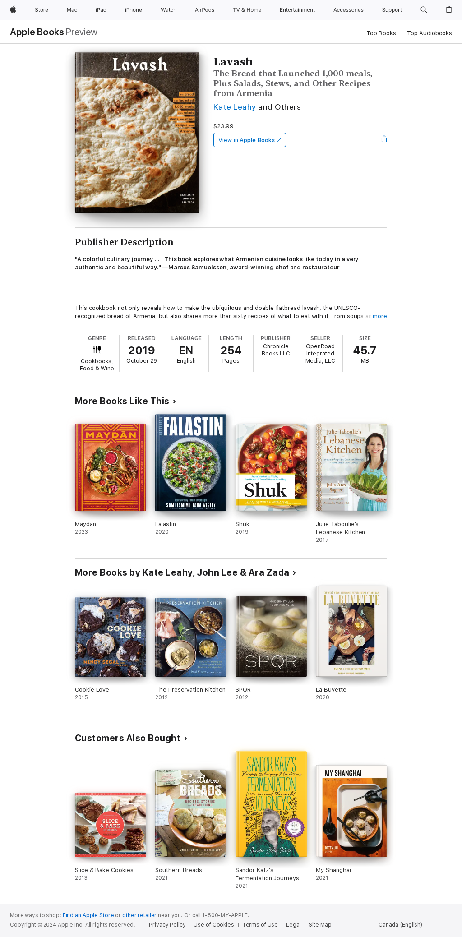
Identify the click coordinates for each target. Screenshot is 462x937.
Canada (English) (400, 925)
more (380, 316)
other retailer (139, 915)
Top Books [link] (381, 33)
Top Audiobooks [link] (429, 33)
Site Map (320, 925)
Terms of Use (260, 925)
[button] (424, 10)
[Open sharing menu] (384, 140)
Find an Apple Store (88, 915)
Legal (293, 925)
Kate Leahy (234, 106)
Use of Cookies (214, 925)
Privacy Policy (167, 925)
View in (246, 140)
